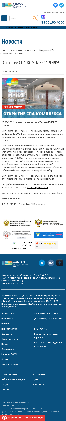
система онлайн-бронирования (21, 27)
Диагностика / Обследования (48, 318)
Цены (36, 379)
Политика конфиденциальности (15, 402)
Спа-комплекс (9, 374)
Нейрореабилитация (13, 379)
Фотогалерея (7, 349)
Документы (6, 333)
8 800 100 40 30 (53, 22)
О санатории (8, 313)
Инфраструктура (9, 328)
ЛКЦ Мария (39, 374)
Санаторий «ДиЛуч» (26, 243)
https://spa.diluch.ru (37, 187)
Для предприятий (9, 364)
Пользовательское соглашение (15, 405)
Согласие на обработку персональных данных (21, 408)
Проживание (7, 318)
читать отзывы (20, 248)
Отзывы (4, 359)
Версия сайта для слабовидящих (25, 417)
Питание (5, 323)
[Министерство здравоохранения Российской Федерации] (48, 223)
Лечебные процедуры (46, 313)
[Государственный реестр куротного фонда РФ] (17, 223)
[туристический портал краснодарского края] (48, 235)
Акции (5, 384)
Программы (40, 328)
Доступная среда (9, 339)
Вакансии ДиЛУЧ (9, 354)
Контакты (39, 384)
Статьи (5, 389)
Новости (5, 344)
